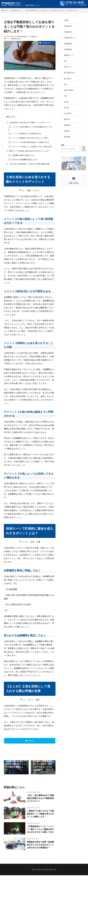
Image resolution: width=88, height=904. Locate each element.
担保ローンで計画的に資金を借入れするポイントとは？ (28, 151)
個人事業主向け (69, 73)
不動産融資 (68, 49)
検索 (62, 145)
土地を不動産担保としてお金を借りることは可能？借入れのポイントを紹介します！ (51, 10)
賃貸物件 (67, 131)
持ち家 (66, 102)
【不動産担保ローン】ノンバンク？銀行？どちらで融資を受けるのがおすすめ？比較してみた (40, 829)
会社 (65, 61)
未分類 (66, 108)
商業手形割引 (69, 90)
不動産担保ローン (16, 10)
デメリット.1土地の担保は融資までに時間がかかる (29, 142)
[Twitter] (29, 741)
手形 (65, 96)
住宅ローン (68, 67)
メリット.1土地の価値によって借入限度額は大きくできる (30, 128)
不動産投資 (68, 32)
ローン (8, 39)
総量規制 (67, 125)
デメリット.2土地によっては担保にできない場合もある (30, 146)
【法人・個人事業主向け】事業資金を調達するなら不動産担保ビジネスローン (40, 798)
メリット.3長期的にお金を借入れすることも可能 (28, 138)
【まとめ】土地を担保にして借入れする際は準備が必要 (28, 164)
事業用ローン (35, 36)
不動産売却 (68, 26)
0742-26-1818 (75, 2)
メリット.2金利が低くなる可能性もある (25, 134)
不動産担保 (13, 39)
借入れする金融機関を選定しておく (23, 159)
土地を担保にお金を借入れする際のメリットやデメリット (29, 122)
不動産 (66, 20)
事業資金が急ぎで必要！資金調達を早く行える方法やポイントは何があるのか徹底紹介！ (40, 845)
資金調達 (67, 137)
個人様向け (68, 78)
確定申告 (67, 119)
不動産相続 (68, 43)
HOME (6, 10)
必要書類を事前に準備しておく (22, 155)
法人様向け (68, 113)
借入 (19, 39)
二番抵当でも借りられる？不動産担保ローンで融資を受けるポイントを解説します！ (40, 814)
